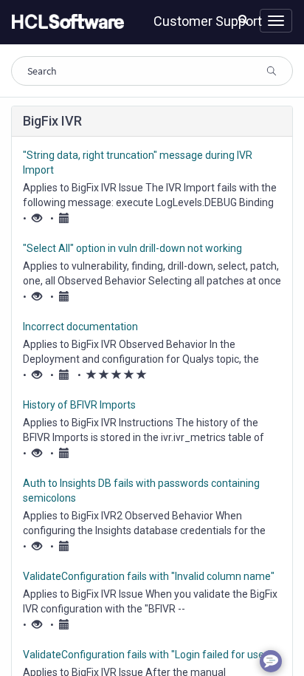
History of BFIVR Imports (79, 405)
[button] (243, 19)
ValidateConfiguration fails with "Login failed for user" (147, 654)
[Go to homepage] (65, 22)
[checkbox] (91, 374)
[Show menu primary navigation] (276, 21)
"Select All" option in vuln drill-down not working (132, 248)
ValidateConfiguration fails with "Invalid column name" (148, 576)
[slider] (116, 375)
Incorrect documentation (80, 326)
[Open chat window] (271, 661)
